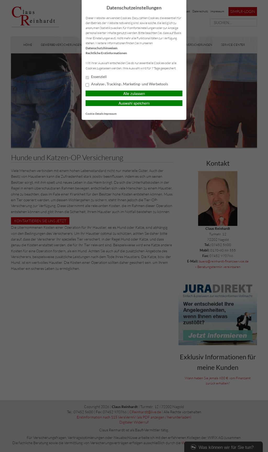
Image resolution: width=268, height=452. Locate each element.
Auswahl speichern (134, 103)
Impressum (110, 113)
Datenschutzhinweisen (102, 48)
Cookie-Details (94, 113)
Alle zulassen (134, 93)
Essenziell (98, 77)
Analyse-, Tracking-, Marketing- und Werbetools (129, 84)
